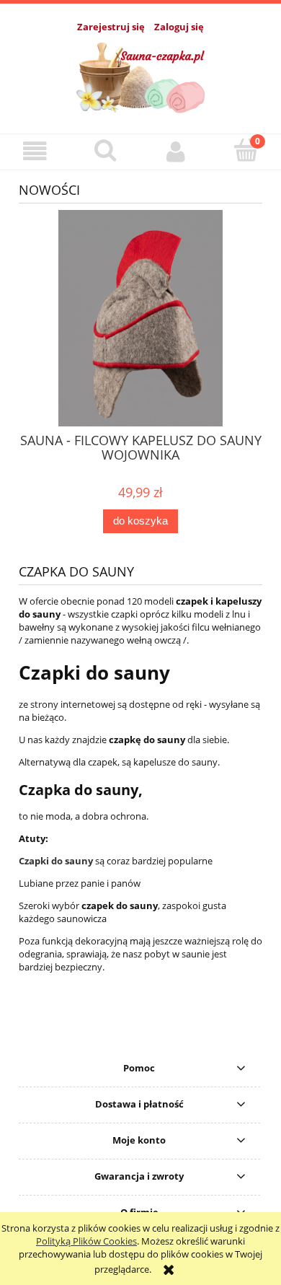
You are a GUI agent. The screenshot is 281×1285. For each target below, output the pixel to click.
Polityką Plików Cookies (86, 1240)
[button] (35, 151)
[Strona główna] (141, 75)
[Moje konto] (175, 151)
